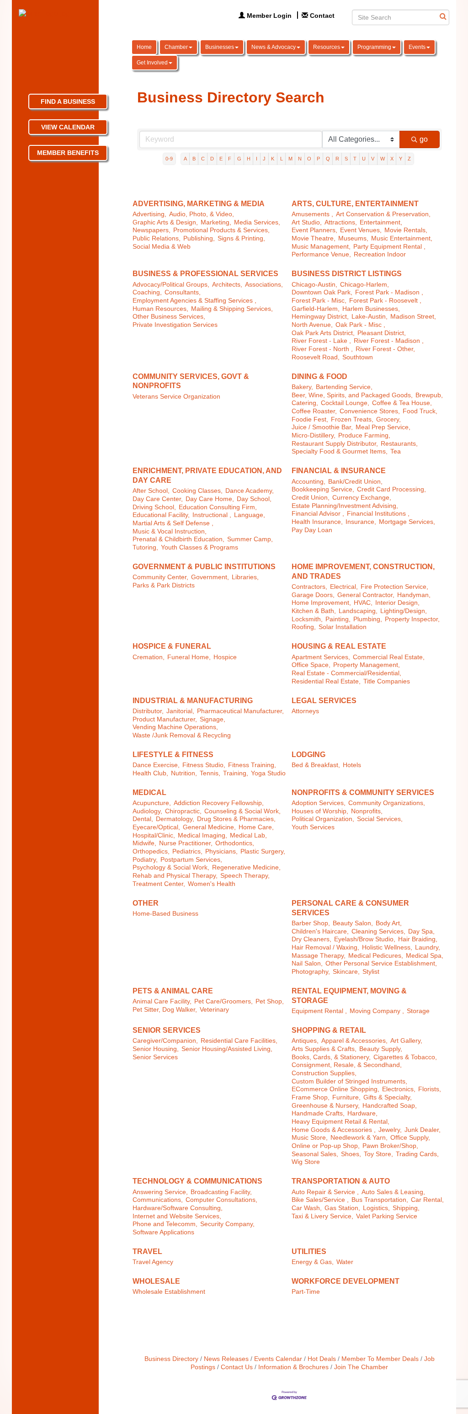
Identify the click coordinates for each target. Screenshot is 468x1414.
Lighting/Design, (403, 611)
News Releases (226, 1358)
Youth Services (313, 827)
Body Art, (389, 923)
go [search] (424, 139)
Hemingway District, (320, 316)
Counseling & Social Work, (242, 811)
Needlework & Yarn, (359, 1137)
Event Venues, (361, 230)
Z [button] (409, 158)
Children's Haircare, (320, 931)
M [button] (290, 158)
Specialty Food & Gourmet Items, (340, 451)
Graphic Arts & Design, (165, 222)
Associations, (264, 284)
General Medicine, (209, 827)
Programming (374, 47)
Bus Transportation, (379, 1199)
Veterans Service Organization (176, 396)
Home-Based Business (165, 913)
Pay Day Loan (312, 530)
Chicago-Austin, (314, 284)
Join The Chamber (361, 1367)
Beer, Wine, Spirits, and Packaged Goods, (352, 395)
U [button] (364, 158)
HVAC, (363, 602)
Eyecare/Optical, (156, 827)
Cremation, (149, 657)
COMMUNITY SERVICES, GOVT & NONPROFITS (191, 381)
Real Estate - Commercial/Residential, (346, 673)
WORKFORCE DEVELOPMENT (345, 1281)
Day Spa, (421, 931)
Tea (395, 451)
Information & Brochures (293, 1367)
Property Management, (366, 665)
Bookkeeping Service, (323, 489)
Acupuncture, (152, 803)
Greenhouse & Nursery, (326, 1105)
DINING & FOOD (319, 376)
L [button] (281, 158)
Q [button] (328, 158)
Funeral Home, (189, 657)
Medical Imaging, (202, 835)
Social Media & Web (162, 246)
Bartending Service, (344, 387)
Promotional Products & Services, (221, 230)
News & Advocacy (273, 47)
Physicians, (221, 851)
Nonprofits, (367, 811)
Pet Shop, (269, 1001)
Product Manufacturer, (165, 719)
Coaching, (147, 292)
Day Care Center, (158, 499)
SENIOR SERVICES (167, 1030)
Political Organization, (323, 819)
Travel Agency (153, 1262)
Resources (326, 47)
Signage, (212, 719)
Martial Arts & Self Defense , (173, 523)
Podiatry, (145, 859)
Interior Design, (397, 602)
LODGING (308, 754)
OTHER (146, 903)
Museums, (353, 238)
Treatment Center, (159, 883)
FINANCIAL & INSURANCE (339, 471)
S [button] (346, 158)
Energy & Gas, (313, 1262)
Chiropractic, (183, 811)
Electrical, (344, 586)
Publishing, (199, 238)
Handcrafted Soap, (389, 1105)
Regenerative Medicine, (246, 867)
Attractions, (340, 222)
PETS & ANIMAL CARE (173, 991)
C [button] (203, 158)
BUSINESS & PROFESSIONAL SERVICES (205, 273)
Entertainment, (381, 222)
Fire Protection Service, (394, 586)
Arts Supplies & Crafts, (324, 1049)
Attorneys (305, 711)
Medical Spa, (424, 955)
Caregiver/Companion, (165, 1040)
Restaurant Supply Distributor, (335, 443)
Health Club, (150, 773)
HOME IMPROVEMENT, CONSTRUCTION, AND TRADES (363, 571)
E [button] (221, 158)
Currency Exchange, (361, 497)
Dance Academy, (249, 490)
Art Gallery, (406, 1040)
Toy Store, (378, 1154)
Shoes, (351, 1154)
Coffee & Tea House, (402, 403)
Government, (210, 577)
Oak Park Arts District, (323, 333)
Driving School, (154, 507)
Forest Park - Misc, (319, 300)
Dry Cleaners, (311, 939)
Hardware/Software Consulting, (178, 1208)
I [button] (256, 158)
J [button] (264, 158)
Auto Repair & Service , (325, 1192)
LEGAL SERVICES (324, 700)
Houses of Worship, (320, 811)
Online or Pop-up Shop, (326, 1145)
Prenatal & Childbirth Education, (178, 539)
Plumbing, (367, 619)
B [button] (194, 158)
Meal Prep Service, (383, 427)
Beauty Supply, (380, 1049)
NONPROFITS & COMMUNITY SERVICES (363, 792)
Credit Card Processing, (391, 489)
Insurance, (361, 521)
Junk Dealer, (422, 1129)
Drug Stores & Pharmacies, (236, 819)
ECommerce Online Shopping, (335, 1089)
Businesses (219, 47)
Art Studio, (307, 222)
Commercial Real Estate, (389, 657)
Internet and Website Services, (177, 1216)
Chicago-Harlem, (364, 284)
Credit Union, (311, 497)
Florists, (429, 1089)
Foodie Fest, (310, 419)
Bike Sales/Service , (320, 1199)
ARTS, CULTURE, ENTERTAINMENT (355, 204)
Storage (418, 1011)
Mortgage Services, (407, 521)
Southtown (357, 357)
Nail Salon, (307, 963)
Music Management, (321, 246)
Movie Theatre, (313, 238)
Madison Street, (413, 316)
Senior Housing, (156, 1049)
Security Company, (227, 1224)
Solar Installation (343, 627)
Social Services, (380, 819)
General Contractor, (365, 595)
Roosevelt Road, (316, 357)
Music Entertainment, (401, 238)
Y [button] (400, 158)
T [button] (354, 158)
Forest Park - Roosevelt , (385, 300)
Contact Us (237, 1367)
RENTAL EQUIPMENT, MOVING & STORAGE (349, 995)
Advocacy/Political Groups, (171, 284)
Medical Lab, (248, 835)
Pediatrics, (187, 851)
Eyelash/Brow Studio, (364, 939)
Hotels (352, 765)
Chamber (176, 47)
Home (144, 47)
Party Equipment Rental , (389, 246)
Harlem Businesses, (371, 308)
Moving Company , (377, 1011)
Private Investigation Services (175, 324)
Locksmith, (307, 619)
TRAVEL (147, 1251)
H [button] (248, 158)
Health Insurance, (317, 521)
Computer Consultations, (221, 1199)
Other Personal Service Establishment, (381, 963)
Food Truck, (420, 411)
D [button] (212, 158)
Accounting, (308, 481)
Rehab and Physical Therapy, (175, 875)
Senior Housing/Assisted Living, (226, 1049)
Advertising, (149, 214)
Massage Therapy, (319, 955)
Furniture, (346, 1097)
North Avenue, (312, 324)
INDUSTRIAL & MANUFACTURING (193, 700)
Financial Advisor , (318, 513)
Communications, (158, 1199)
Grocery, (388, 419)
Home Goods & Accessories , (334, 1129)
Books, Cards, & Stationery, (331, 1057)
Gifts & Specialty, (387, 1097)
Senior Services (155, 1057)
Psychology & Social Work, (171, 867)
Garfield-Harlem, (316, 308)
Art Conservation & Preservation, (383, 214)
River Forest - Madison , (389, 340)
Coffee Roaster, (314, 411)
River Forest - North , (322, 349)
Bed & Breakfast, (316, 765)
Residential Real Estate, (326, 681)
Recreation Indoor (380, 254)
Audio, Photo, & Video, (201, 214)
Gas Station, (342, 1208)
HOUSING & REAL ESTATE (339, 646)
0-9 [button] (169, 158)
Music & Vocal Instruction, (170, 531)
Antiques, (305, 1040)
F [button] (229, 158)
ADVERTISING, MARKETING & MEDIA (199, 204)
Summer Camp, (250, 539)
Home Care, (256, 827)
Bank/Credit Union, (355, 481)
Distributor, (148, 711)
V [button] (372, 158)
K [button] (272, 158)
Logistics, (376, 1208)
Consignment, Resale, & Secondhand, (347, 1065)
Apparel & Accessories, (354, 1040)
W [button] (382, 158)
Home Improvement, (321, 602)
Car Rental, (427, 1199)
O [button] (309, 158)
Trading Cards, (417, 1154)
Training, (235, 773)
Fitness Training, (252, 765)
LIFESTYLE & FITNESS (173, 754)
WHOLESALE (156, 1281)
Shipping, (406, 1208)
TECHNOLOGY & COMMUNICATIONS (197, 1181)
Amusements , (312, 214)
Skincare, (346, 971)
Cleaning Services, (378, 931)
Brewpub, (429, 395)
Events (417, 47)
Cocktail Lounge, (345, 403)
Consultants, (183, 292)
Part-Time (306, 1291)
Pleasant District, (381, 333)
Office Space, (311, 665)
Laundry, (427, 947)
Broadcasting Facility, (221, 1192)
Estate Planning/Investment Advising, (345, 505)
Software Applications (163, 1232)
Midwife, (144, 843)
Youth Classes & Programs (199, 547)
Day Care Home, (210, 499)
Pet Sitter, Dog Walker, (165, 1009)
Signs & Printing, (241, 238)
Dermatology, (175, 819)
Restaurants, (399, 443)
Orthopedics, (151, 851)
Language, (249, 515)
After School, (151, 490)
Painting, (338, 619)
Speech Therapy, (245, 875)
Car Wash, (307, 1208)
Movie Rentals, (405, 230)
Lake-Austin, (369, 316)
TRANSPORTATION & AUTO (341, 1181)
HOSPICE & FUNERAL (172, 646)
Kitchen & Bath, (314, 611)
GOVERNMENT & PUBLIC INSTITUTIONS (204, 567)
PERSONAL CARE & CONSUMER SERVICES (350, 908)
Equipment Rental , (319, 1011)
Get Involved (152, 62)
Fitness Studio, (203, 765)
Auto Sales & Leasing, (393, 1192)
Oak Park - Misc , (360, 324)
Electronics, (398, 1089)
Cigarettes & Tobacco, (405, 1057)
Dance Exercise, (156, 765)
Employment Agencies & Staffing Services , (194, 300)
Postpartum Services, (191, 859)
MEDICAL (149, 792)
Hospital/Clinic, (154, 835)
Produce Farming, (364, 435)
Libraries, (245, 577)
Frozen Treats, (352, 419)
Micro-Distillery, (313, 435)
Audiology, (147, 811)
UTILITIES (309, 1251)
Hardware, (362, 1113)
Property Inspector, (412, 619)
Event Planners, (314, 230)
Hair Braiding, (417, 939)
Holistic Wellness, (387, 947)
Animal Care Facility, (162, 1001)
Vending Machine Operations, (175, 727)
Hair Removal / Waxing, (325, 947)
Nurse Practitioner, (186, 843)
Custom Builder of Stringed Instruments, (349, 1081)
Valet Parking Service (386, 1216)
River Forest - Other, (385, 349)
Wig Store (306, 1161)
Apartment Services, (321, 657)
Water (344, 1262)
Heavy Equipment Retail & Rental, (340, 1121)
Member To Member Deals (380, 1358)
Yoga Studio (268, 773)
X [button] (392, 158)
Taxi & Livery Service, (322, 1216)
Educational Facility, (161, 515)
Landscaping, (358, 611)
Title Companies (386, 681)
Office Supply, (410, 1137)
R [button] (337, 158)
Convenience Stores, (370, 411)
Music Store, (310, 1137)
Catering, (305, 403)
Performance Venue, (321, 254)
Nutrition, (184, 773)
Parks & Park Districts (164, 585)
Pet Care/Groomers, (223, 1001)
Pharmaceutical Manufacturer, (240, 711)
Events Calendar (278, 1358)
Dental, (143, 819)
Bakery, (302, 387)
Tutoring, (145, 547)
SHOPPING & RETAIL (329, 1030)
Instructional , (211, 515)
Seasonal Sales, (315, 1154)
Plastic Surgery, (262, 851)
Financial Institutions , (378, 513)
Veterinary (214, 1009)
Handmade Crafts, (318, 1113)
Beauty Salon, (353, 923)
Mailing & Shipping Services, (232, 308)
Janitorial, (180, 711)
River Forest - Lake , (321, 340)
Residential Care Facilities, (239, 1040)
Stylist (370, 971)
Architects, (227, 284)
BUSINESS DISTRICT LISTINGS (347, 273)
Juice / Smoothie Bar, (322, 427)
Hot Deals (322, 1358)
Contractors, (309, 586)
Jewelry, (390, 1129)
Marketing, (216, 222)
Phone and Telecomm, (165, 1224)
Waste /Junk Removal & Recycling (182, 735)
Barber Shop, (311, 923)
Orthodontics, (234, 843)
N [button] (300, 158)
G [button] (239, 158)
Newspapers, (151, 230)
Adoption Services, (319, 803)
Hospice (225, 657)
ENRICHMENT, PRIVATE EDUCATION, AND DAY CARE (207, 475)
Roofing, (304, 627)
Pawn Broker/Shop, (390, 1145)
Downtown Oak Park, (322, 292)
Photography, (311, 971)
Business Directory (171, 1358)
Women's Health (211, 883)
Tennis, (210, 773)
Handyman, (414, 595)
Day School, (254, 499)
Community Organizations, (386, 803)
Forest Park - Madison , (389, 292)
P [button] (318, 158)
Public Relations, (157, 238)
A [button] (185, 158)
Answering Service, (160, 1192)
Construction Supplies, (324, 1073)
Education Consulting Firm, (218, 507)
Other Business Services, (169, 316)
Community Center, (160, 577)
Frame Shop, (311, 1097)
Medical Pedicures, (375, 955)
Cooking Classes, (197, 490)
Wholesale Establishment (169, 1291)
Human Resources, (160, 308)
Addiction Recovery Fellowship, (219, 803)
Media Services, (257, 222)
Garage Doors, (313, 595)
